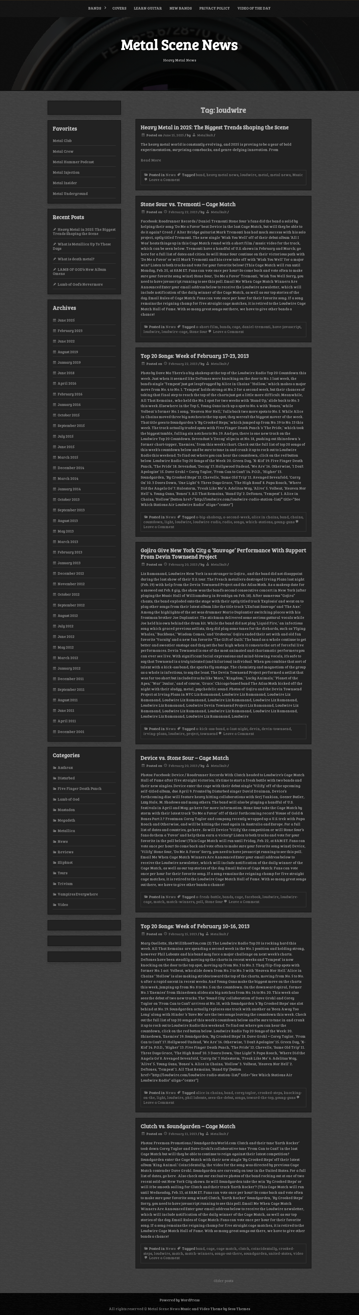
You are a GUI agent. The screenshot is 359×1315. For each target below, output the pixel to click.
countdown (153, 521)
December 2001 (71, 731)
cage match (226, 1248)
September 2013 (71, 509)
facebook (253, 896)
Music (297, 174)
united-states (280, 1253)
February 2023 (70, 330)
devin (254, 728)
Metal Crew (63, 151)
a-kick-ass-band (210, 728)
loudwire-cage (174, 331)
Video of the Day (254, 8)
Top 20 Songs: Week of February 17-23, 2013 (195, 355)
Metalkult (205, 135)
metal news (280, 174)
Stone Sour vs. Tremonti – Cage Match (188, 204)
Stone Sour (198, 331)
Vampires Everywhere (78, 894)
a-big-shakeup (208, 516)
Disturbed (66, 777)
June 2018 (66, 372)
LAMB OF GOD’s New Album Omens (79, 271)
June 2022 (66, 341)
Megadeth (66, 820)
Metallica (66, 830)
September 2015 (71, 425)
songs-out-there (228, 1253)
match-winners (180, 901)
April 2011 (67, 720)
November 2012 (71, 583)
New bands (180, 8)
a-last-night (237, 728)
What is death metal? (76, 258)
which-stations (259, 521)
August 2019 (68, 351)
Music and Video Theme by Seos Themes (215, 1308)
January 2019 (69, 362)
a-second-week (236, 516)
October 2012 (69, 594)
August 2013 (68, 520)
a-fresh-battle (208, 896)
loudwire (248, 174)
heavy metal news (222, 174)
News (171, 174)
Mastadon (66, 809)
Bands (94, 8)
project (192, 733)
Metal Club (62, 140)
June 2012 (66, 636)
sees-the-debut (220, 1097)
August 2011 (68, 699)
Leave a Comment (164, 179)
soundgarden (255, 1253)
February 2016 (70, 393)
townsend (209, 733)
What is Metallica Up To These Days (82, 246)
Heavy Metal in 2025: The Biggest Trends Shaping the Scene (215, 127)
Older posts (223, 1280)
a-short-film (207, 326)
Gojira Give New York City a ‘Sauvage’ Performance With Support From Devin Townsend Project (223, 553)
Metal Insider (65, 182)
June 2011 (66, 710)
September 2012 (71, 604)
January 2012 (69, 668)
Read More (151, 159)
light (168, 521)
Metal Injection (66, 172)
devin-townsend (276, 728)
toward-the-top (260, 1097)
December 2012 (71, 573)
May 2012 (66, 647)
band (200, 174)
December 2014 (71, 467)
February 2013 (70, 552)
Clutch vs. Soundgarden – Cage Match (188, 1126)
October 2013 (69, 499)
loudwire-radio (207, 521)
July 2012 (66, 625)
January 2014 (69, 488)
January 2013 (69, 562)
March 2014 (68, 478)
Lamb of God (68, 799)
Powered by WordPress (179, 1299)
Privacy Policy (214, 8)
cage (236, 326)
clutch (243, 1248)
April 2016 (67, 383)
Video (63, 904)
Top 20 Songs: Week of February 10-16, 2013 (195, 926)
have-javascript (286, 326)
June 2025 (66, 320)
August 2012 (68, 615)
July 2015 (66, 436)
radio (227, 521)
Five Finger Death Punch (80, 788)
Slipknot (65, 862)
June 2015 (66, 446)
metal (263, 174)
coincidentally (264, 1248)
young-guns (284, 521)
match (159, 901)
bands (225, 326)
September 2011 (71, 689)
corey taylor (245, 1092)
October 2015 (69, 414)
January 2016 (69, 404)
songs (239, 521)
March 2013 (68, 541)
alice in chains (265, 516)
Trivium (65, 883)
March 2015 (68, 457)
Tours (62, 872)
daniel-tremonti (256, 326)
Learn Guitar (148, 8)
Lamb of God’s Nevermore (80, 284)
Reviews (65, 851)
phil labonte (195, 1097)
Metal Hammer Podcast (73, 161)
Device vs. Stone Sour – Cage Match (185, 757)
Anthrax (65, 767)
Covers (119, 8)
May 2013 (66, 531)
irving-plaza (155, 733)
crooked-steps (270, 1092)
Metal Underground (70, 193)
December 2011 (71, 678)
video (298, 1253)
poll (199, 901)
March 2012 (68, 657)
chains (296, 516)
